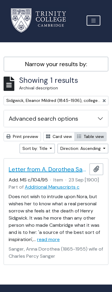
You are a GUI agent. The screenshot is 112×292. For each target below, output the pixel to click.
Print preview (25, 136)
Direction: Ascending (81, 148)
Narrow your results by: (56, 64)
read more (48, 239)
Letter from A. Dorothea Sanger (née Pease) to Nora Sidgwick (48, 169)
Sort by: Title (35, 148)
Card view (61, 136)
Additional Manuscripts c (52, 187)
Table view (93, 136)
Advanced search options (43, 118)
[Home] (41, 20)
